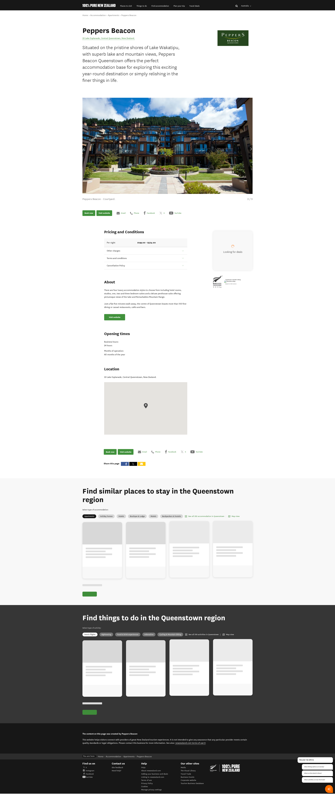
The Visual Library (188, 771)
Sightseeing (106, 634)
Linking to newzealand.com (152, 777)
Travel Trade (186, 774)
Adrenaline (148, 634)
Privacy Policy (147, 783)
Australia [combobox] (245, 6)
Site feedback (117, 767)
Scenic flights (90, 634)
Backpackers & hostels (171, 516)
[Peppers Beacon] (233, 38)
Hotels (121, 516)
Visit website (104, 213)
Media (183, 767)
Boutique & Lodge (137, 516)
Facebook (90, 774)
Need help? (116, 771)
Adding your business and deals (154, 774)
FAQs (143, 767)
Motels (153, 516)
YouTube (89, 777)
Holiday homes (106, 516)
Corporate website (188, 780)
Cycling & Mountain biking (170, 634)
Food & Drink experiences (127, 634)
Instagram (90, 771)
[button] (126, 6)
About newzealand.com (151, 771)
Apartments (89, 516)
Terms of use (146, 780)
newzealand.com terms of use (190, 743)
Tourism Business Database (192, 783)
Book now (89, 213)
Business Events (187, 777)
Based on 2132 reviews (230, 284)
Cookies (144, 786)
